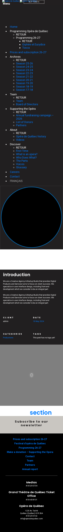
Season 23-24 (24, 70)
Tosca (26, 47)
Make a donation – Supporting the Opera (30, 452)
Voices (20, 164)
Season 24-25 (24, 66)
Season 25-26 (24, 63)
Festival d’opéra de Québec (30, 443)
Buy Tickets (34, 2)
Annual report (30, 469)
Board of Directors (27, 104)
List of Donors (24, 122)
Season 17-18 (24, 89)
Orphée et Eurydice (33, 44)
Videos (20, 139)
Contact (15, 176)
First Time (22, 150)
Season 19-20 (24, 83)
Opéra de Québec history (31, 136)
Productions (8, 338)
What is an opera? (26, 154)
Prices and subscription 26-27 (28, 52)
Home (13, 26)
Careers (15, 172)
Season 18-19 (24, 86)
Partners (21, 125)
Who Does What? (26, 157)
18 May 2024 (38, 321)
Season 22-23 (24, 73)
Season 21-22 (24, 76)
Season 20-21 (24, 80)
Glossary (21, 167)
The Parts (22, 160)
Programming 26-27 (30, 447)
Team (19, 101)
